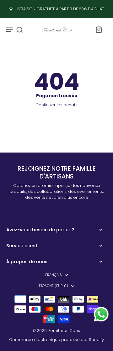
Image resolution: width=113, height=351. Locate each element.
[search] (19, 29)
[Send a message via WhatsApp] (101, 314)
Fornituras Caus (64, 330)
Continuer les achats (56, 105)
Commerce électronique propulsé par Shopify (56, 339)
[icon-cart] (98, 29)
